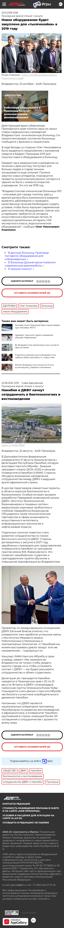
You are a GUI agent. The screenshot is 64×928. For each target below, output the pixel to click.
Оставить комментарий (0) (32, 293)
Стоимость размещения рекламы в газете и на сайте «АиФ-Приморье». (30, 809)
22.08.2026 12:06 (10, 383)
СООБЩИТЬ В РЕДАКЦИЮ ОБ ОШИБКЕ (25, 822)
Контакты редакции (16, 803)
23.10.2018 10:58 (10, 12)
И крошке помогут (20, 268)
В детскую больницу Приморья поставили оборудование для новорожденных (27, 256)
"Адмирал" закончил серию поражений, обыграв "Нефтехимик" (34, 336)
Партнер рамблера (29, 913)
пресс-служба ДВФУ (13, 445)
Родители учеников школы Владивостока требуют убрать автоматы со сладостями (35, 356)
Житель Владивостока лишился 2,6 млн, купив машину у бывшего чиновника (34, 366)
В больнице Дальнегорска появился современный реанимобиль (30, 264)
